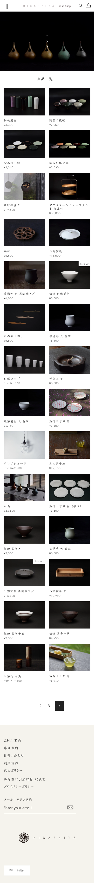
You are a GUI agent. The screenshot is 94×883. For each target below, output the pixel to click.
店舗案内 (11, 748)
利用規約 (11, 763)
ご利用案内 (12, 740)
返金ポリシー (13, 770)
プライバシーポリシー (19, 786)
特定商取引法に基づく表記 (25, 779)
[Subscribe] (70, 807)
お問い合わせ (14, 755)
